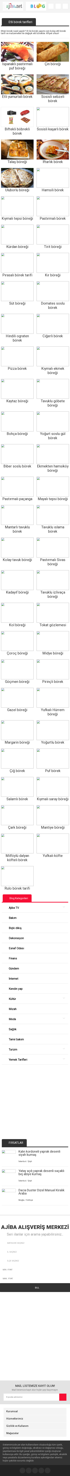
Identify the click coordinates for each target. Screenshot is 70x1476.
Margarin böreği (17, 742)
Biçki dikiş (15, 928)
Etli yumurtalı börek (17, 96)
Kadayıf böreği (17, 592)
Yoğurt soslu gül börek (52, 436)
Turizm (12, 1049)
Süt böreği (17, 303)
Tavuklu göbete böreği (53, 403)
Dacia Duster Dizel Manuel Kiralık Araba (41, 1191)
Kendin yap (15, 988)
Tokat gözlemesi (52, 625)
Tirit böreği (53, 247)
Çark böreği (17, 827)
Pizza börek (17, 368)
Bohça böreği (17, 434)
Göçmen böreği (17, 681)
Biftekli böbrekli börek (17, 131)
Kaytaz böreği (17, 401)
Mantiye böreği (53, 827)
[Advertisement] (35, 1099)
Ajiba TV (13, 907)
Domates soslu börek (53, 305)
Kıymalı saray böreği (53, 799)
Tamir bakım (16, 1039)
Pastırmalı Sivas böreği (52, 562)
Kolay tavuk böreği (17, 560)
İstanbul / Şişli (25, 1161)
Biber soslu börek (17, 466)
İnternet (13, 978)
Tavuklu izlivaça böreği (52, 594)
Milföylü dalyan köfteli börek (17, 858)
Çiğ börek (17, 771)
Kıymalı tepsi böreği (17, 218)
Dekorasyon (16, 938)
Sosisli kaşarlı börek (53, 129)
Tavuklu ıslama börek (52, 529)
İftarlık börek (53, 162)
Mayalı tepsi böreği (53, 499)
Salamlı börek (17, 799)
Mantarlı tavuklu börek (17, 529)
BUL (36, 1287)
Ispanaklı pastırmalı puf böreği (17, 66)
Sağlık (12, 1029)
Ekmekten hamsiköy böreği (53, 468)
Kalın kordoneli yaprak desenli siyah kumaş (39, 1153)
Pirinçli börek (52, 681)
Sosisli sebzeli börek (52, 98)
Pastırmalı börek (53, 218)
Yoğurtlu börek (52, 742)
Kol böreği (17, 625)
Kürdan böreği (17, 247)
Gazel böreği (17, 710)
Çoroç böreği (17, 653)
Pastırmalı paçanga (17, 499)
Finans (12, 958)
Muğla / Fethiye (25, 1200)
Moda (12, 1019)
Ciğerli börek (53, 336)
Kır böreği (52, 275)
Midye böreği (52, 653)
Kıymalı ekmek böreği (52, 370)
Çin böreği (53, 64)
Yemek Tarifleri (17, 1059)
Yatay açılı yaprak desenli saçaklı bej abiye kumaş (41, 1172)
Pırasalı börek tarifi (17, 275)
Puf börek (52, 771)
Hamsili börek (53, 190)
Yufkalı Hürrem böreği (52, 712)
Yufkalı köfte (53, 856)
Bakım (12, 918)
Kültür (12, 999)
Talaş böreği (17, 162)
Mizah (12, 1009)
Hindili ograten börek (17, 338)
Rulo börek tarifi (17, 888)
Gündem (13, 968)
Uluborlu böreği (17, 190)
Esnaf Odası (16, 948)
